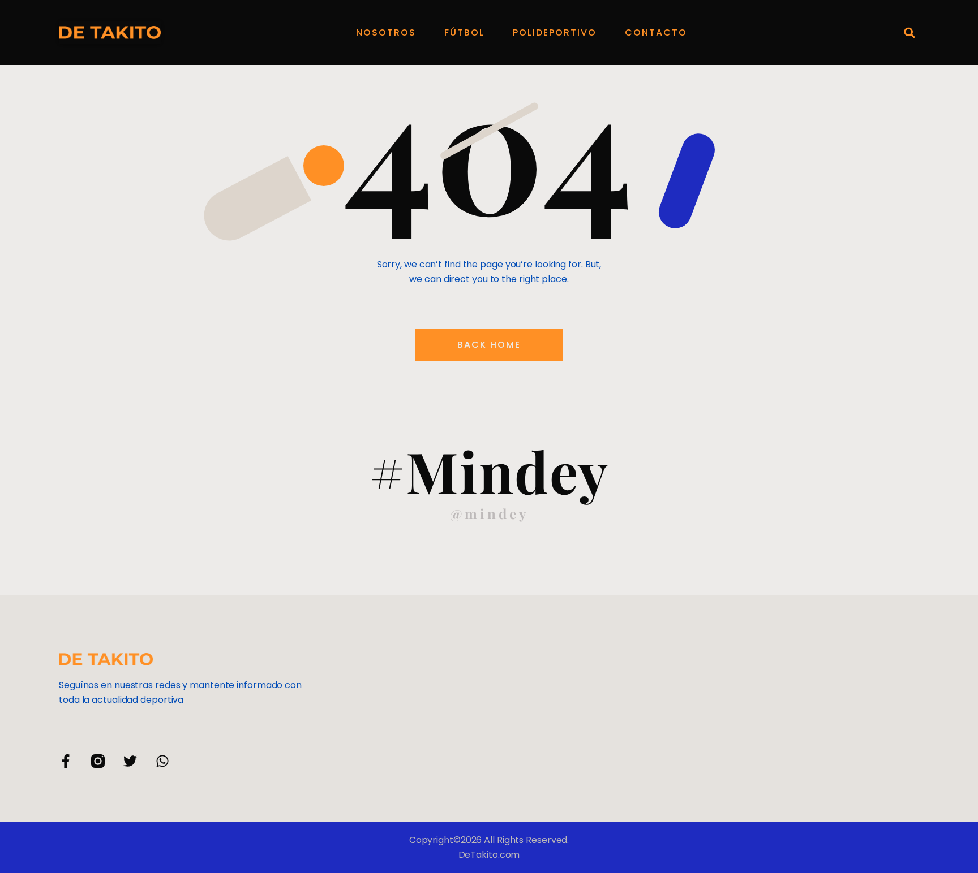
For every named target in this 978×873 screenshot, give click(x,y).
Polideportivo (555, 32)
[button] (909, 32)
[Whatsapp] (162, 761)
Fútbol (464, 32)
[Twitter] (130, 761)
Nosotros (386, 32)
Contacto (656, 32)
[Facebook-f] (65, 761)
